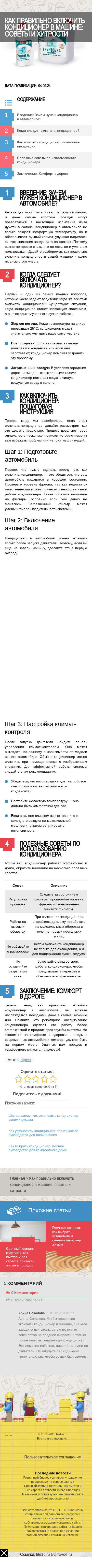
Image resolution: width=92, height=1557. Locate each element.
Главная (17, 1178)
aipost (26, 1060)
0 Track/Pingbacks (26, 1300)
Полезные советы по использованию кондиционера (47, 160)
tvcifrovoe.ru (61, 1554)
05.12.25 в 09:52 (62, 1313)
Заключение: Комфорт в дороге (42, 174)
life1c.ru (43, 1554)
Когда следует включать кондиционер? (48, 130)
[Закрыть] (4, 1553)
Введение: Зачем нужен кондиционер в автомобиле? (47, 117)
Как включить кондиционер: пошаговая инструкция (48, 144)
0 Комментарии (25, 1293)
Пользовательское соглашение (52, 1457)
